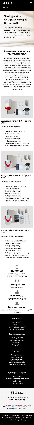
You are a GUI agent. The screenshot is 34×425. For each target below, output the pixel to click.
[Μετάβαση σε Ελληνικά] (4, 7)
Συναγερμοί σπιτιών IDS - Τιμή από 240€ (16, 122)
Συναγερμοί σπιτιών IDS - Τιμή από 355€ (16, 177)
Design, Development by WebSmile (17, 422)
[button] (30, 3)
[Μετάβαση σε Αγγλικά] (7, 7)
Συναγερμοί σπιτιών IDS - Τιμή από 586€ (16, 231)
